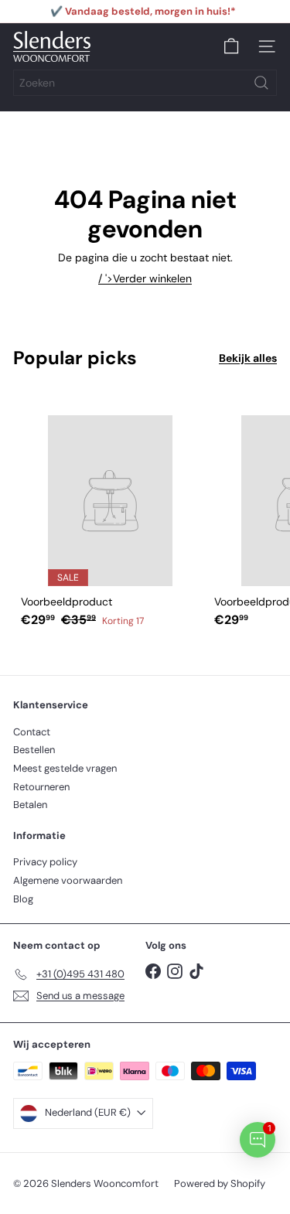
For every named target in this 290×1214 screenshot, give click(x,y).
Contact (31, 731)
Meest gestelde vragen (65, 768)
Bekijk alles (248, 358)
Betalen (30, 804)
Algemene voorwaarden (67, 880)
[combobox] (145, 83)
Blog (23, 898)
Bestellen (34, 749)
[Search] (261, 83)
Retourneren (41, 786)
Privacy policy (45, 861)
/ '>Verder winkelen (145, 278)
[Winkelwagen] (231, 46)
